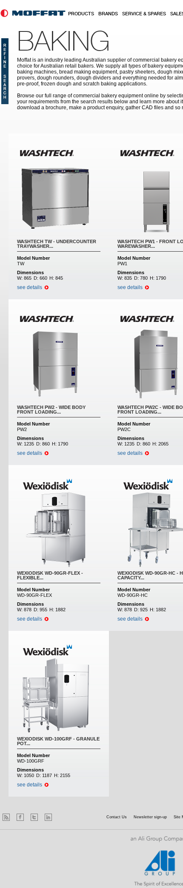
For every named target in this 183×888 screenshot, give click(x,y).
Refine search (5, 71)
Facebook (20, 817)
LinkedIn (48, 817)
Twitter (34, 817)
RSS (6, 817)
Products (81, 14)
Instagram (62, 817)
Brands (108, 14)
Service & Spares (144, 14)
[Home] (33, 13)
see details (29, 287)
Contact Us (116, 817)
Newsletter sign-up (150, 817)
